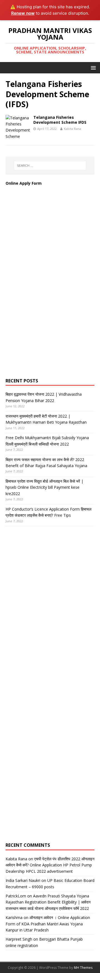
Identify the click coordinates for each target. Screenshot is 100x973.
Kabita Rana (72, 129)
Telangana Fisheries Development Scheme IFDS (59, 120)
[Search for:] (50, 165)
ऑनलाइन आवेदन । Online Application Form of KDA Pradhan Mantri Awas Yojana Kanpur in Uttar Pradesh (48, 924)
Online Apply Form (24, 183)
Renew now (23, 13)
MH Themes (83, 967)
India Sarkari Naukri (23, 880)
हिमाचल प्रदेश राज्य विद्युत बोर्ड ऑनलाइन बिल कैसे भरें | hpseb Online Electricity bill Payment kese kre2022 (44, 487)
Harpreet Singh (19, 939)
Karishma (14, 917)
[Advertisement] (47, 287)
